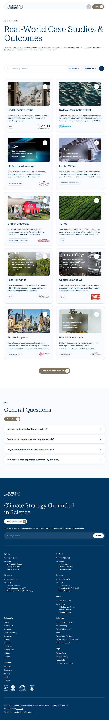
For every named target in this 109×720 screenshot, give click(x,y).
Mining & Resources (63, 629)
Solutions (7, 643)
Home (6, 622)
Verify (6, 677)
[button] (74, 68)
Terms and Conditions (64, 663)
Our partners (8, 636)
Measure (7, 667)
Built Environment (63, 643)
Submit (98, 536)
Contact (7, 657)
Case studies (9, 650)
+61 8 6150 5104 (65, 601)
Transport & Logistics (64, 622)
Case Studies (14, 21)
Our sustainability (10, 633)
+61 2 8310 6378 (12, 558)
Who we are (8, 626)
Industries (7, 646)
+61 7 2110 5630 (64, 579)
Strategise (8, 670)
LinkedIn (19, 709)
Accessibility (61, 660)
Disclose (7, 681)
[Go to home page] (15, 7)
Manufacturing (61, 626)
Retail (58, 633)
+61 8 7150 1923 (64, 558)
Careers (7, 639)
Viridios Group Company (23, 712)
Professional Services (64, 636)
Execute (7, 674)
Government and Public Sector (67, 639)
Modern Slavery (62, 657)
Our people (8, 629)
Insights (7, 653)
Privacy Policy (61, 653)
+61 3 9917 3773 (12, 579)
